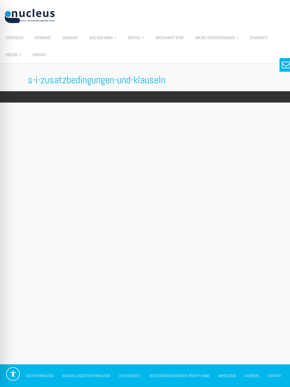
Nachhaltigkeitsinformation (86, 375)
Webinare (43, 37)
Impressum (227, 375)
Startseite (15, 37)
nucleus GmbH (101, 37)
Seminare (70, 37)
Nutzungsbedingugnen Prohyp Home (179, 375)
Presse (12, 54)
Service (134, 37)
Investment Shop (169, 37)
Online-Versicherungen (215, 37)
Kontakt (39, 54)
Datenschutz (130, 375)
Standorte (259, 37)
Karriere (252, 375)
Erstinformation (40, 375)
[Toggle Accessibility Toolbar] (13, 374)
